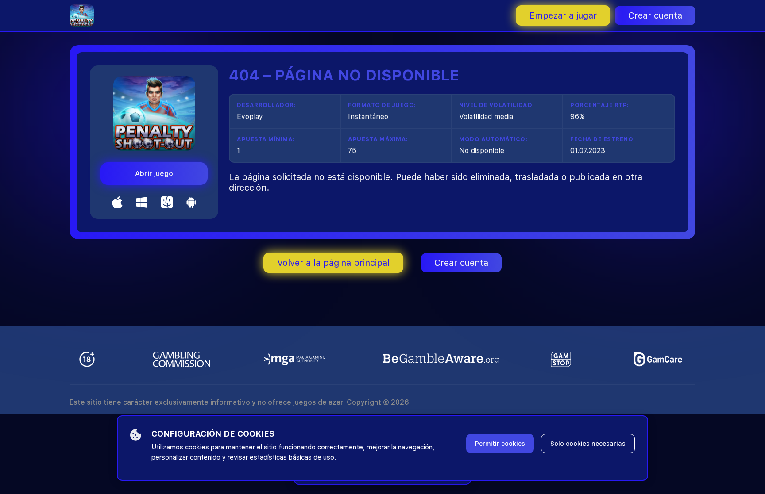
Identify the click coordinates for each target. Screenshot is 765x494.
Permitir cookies (500, 443)
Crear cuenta (655, 15)
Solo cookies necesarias (588, 443)
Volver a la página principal (333, 262)
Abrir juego (154, 173)
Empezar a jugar (563, 15)
